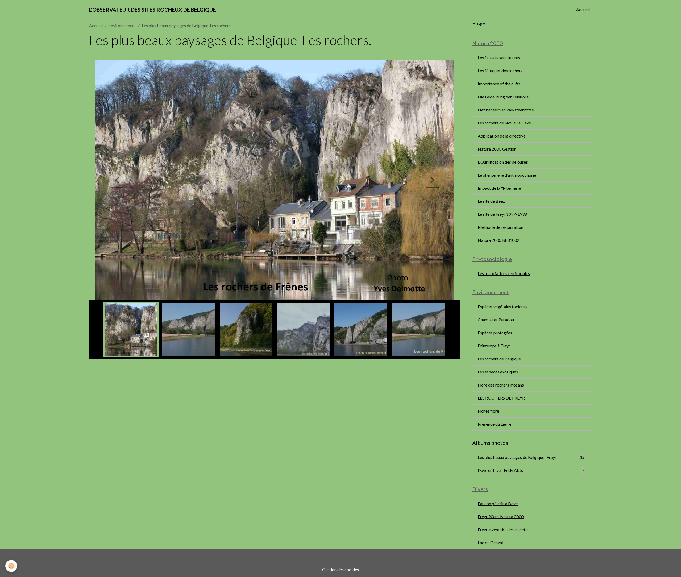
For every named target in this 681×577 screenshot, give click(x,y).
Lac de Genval (490, 542)
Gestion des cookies (340, 569)
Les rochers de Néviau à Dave (504, 122)
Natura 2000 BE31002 (498, 240)
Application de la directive (501, 135)
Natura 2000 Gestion (497, 148)
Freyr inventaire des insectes (503, 529)
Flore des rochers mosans (501, 384)
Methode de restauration (500, 227)
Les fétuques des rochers (500, 70)
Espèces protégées (495, 332)
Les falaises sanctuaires (499, 57)
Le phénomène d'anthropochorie (507, 174)
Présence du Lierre (494, 423)
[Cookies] (11, 566)
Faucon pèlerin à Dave (498, 503)
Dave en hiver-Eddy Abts (531, 470)
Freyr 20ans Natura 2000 (501, 516)
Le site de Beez (491, 201)
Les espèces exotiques (498, 371)
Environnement (122, 25)
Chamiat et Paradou (496, 319)
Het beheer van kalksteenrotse (506, 109)
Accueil (583, 9)
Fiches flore (488, 410)
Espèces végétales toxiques (503, 306)
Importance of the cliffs (499, 83)
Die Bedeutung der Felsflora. (503, 96)
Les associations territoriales (504, 273)
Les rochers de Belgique (499, 358)
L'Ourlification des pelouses (503, 161)
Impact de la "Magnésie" (500, 187)
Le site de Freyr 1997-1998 (502, 214)
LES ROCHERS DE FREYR (501, 397)
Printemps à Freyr (494, 345)
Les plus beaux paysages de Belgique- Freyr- (531, 457)
